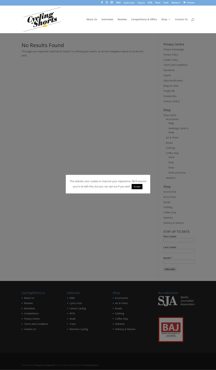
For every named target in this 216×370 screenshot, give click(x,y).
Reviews (122, 19)
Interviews (107, 19)
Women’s (176, 3)
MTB (150, 3)
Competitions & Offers (144, 19)
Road (157, 3)
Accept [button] (137, 186)
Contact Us (181, 19)
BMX (118, 3)
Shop (164, 19)
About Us (91, 19)
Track (166, 3)
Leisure (141, 3)
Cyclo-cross (129, 3)
